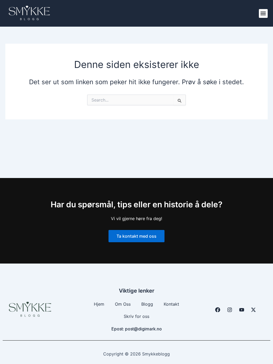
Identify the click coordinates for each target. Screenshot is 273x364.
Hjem (99, 304)
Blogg (147, 304)
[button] (263, 13)
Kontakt (171, 304)
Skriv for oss (136, 316)
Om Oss (123, 304)
